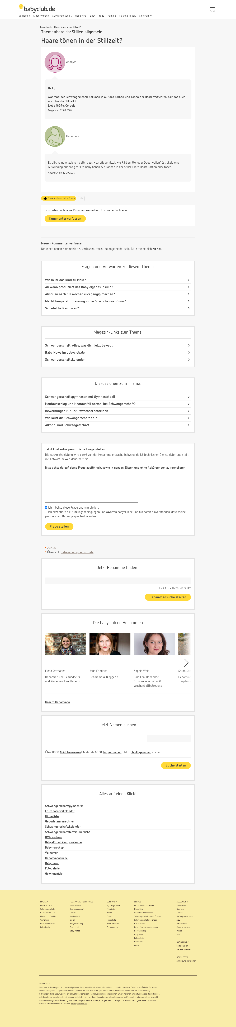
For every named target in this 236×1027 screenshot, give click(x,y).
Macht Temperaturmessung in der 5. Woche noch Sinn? (85, 301)
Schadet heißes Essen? (62, 308)
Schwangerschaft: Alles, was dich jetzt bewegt (79, 345)
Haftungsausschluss (79, 1004)
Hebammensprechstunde (77, 552)
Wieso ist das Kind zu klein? (65, 280)
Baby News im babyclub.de (65, 352)
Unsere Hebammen (57, 702)
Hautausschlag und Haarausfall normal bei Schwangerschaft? (90, 404)
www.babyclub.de (72, 987)
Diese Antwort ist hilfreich (61, 198)
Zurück (51, 548)
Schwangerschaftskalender (65, 359)
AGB (108, 512)
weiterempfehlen (184, 950)
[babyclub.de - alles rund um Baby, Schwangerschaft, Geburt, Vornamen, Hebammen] (37, 10)
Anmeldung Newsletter (186, 961)
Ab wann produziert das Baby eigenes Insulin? (79, 287)
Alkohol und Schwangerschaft (67, 425)
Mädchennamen (70, 752)
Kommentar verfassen (65, 218)
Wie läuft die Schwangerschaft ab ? (71, 418)
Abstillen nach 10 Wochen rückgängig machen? (80, 294)
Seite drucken (182, 946)
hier (155, 248)
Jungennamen (112, 752)
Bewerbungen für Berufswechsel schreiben (76, 411)
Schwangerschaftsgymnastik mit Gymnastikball (80, 397)
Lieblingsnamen (141, 752)
